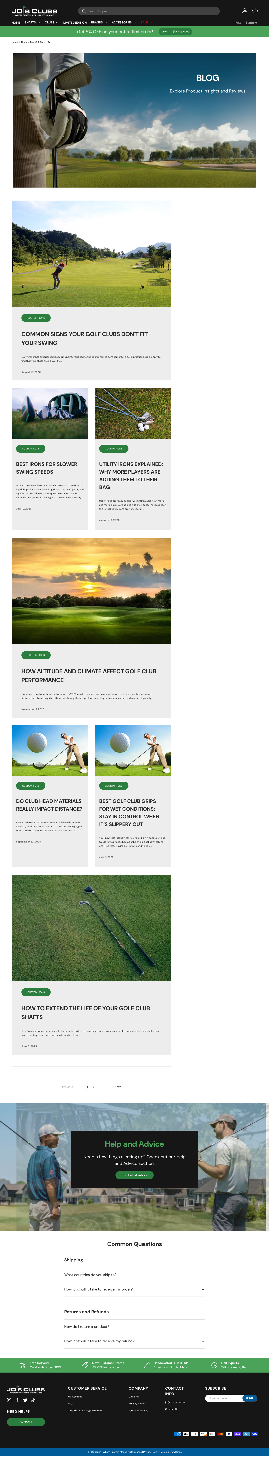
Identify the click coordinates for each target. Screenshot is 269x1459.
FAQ (238, 23)
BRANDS (97, 22)
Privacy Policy (137, 1403)
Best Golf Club (37, 42)
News (24, 42)
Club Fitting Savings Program (85, 1410)
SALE (144, 22)
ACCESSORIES (122, 22)
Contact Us (171, 1409)
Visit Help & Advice (134, 1175)
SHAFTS (30, 22)
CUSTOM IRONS (36, 317)
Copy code (182, 31)
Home (15, 42)
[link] (65, 1087)
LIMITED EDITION (75, 23)
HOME (16, 23)
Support (251, 23)
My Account (75, 1396)
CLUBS (49, 22)
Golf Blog (134, 1396)
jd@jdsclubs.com (175, 1402)
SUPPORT (26, 1421)
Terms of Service (138, 1410)
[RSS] (49, 42)
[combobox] (149, 11)
